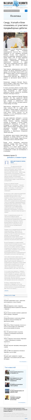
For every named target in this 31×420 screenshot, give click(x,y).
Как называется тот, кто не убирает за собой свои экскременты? (16, 379)
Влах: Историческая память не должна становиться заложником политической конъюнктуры (13, 333)
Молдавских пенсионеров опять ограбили (16, 385)
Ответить (6, 290)
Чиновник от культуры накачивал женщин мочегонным (15, 398)
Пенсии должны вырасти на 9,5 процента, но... (16, 372)
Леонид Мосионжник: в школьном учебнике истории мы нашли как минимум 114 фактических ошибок (14, 320)
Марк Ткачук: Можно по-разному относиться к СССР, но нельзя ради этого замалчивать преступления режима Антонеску (15, 326)
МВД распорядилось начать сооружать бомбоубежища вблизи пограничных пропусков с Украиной (15, 307)
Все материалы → (23, 361)
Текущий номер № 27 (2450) (11, 10)
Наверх (26, 418)
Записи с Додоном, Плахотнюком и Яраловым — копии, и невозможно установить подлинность (15, 340)
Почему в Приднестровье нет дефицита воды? (17, 391)
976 (26, 31)
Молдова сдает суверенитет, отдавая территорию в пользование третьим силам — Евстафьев (15, 357)
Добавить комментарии (16, 157)
